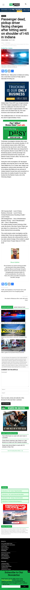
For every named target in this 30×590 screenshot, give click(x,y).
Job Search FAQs (5, 563)
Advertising (3, 550)
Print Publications (5, 555)
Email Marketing (4, 558)
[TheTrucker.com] (14, 5)
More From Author (19, 307)
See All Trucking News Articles (14, 450)
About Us (3, 541)
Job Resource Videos (6, 569)
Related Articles (7, 307)
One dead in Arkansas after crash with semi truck (16, 299)
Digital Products (4, 554)
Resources (3, 561)
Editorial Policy (4, 549)
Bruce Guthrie (5, 40)
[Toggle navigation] (3, 4)
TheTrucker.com (6, 580)
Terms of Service (5, 547)
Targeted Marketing (5, 557)
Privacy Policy (4, 546)
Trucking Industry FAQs (6, 566)
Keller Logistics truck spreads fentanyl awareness (12, 352)
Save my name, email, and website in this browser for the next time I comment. (12, 399)
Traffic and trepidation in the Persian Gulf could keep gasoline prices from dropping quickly (13, 290)
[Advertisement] (15, 194)
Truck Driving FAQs (5, 565)
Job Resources (4, 567)
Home (2, 42)
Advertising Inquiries (5, 552)
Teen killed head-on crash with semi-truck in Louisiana (13, 323)
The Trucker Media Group (6, 543)
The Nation (4, 15)
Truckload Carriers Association (8, 545)
